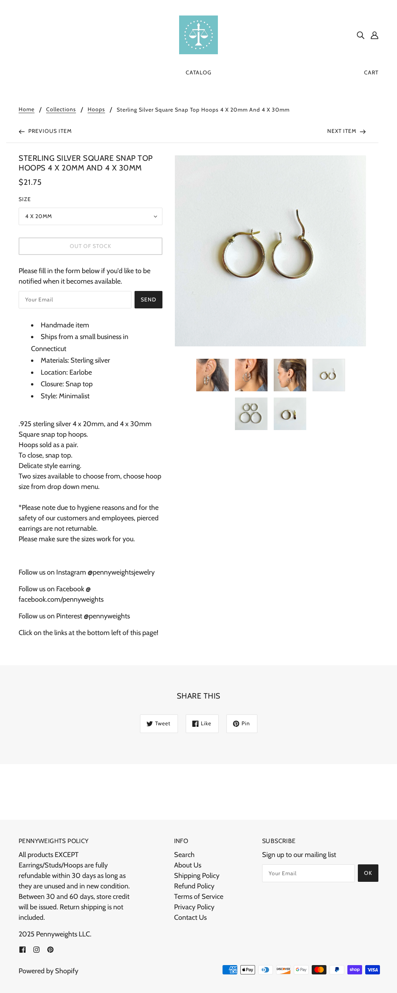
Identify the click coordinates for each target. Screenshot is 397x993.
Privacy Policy (194, 907)
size (25, 199)
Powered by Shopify (48, 971)
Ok (368, 872)
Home (27, 110)
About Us (187, 865)
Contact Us (190, 917)
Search (184, 854)
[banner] (198, 34)
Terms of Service (198, 896)
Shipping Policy (196, 875)
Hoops (96, 110)
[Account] (374, 35)
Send (148, 299)
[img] (361, 35)
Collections (61, 110)
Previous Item (49, 130)
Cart (371, 72)
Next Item (342, 130)
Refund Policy (194, 886)
